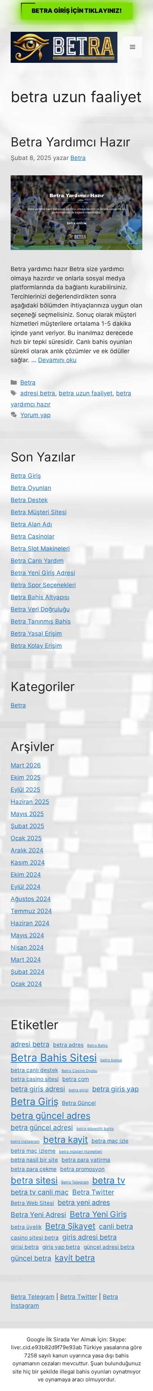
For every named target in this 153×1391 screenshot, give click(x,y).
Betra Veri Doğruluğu (40, 609)
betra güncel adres (50, 1115)
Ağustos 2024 (31, 898)
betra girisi (79, 1090)
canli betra (116, 1226)
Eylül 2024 (26, 886)
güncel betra (31, 1258)
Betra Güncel (79, 1103)
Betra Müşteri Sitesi (39, 512)
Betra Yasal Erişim (36, 633)
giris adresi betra (89, 1237)
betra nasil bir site (34, 1159)
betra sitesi (34, 1180)
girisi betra (25, 1247)
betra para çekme (34, 1169)
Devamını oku (57, 360)
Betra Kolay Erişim (36, 645)
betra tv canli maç (40, 1192)
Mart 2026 (26, 765)
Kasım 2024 (28, 862)
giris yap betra (61, 1247)
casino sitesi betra (35, 1237)
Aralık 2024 (27, 850)
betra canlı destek (34, 1070)
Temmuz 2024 (31, 911)
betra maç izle (109, 1140)
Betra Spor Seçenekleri (43, 585)
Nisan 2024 (27, 947)
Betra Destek (29, 500)
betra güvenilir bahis (95, 1128)
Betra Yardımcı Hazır (70, 141)
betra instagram (25, 1141)
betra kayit (65, 1139)
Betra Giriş (26, 475)
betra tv (108, 1180)
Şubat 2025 (27, 826)
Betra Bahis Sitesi (54, 1057)
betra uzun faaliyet (85, 393)
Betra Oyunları (31, 487)
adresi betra (37, 393)
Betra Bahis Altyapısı (40, 597)
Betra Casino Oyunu (79, 1071)
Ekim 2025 (26, 777)
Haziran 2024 (30, 923)
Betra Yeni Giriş (98, 1214)
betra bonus (111, 1060)
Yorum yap (35, 415)
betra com (75, 1079)
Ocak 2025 (26, 838)
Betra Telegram (75, 1182)
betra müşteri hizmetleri (80, 1151)
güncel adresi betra (109, 1247)
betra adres (68, 1044)
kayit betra (75, 1257)
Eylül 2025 (25, 789)
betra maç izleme (33, 1150)
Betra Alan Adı (31, 524)
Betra (28, 382)
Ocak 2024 (26, 983)
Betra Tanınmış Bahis (41, 621)
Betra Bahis (97, 1045)
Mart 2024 (26, 959)
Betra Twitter (93, 1192)
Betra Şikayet (70, 1226)
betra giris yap (115, 1089)
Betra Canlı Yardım (37, 560)
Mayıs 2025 (27, 813)
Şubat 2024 (27, 971)
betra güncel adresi (42, 1127)
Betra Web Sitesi (32, 1203)
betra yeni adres (84, 1202)
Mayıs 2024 (27, 935)
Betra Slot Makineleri (40, 548)
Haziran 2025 (30, 801)
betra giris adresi (38, 1089)
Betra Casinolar (32, 536)
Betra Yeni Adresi (38, 1214)
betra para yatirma (86, 1159)
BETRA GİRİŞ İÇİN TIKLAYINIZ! (77, 10)
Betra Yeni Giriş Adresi (43, 572)
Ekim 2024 (26, 874)
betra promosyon (82, 1169)
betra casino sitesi (35, 1079)
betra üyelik (26, 1227)
